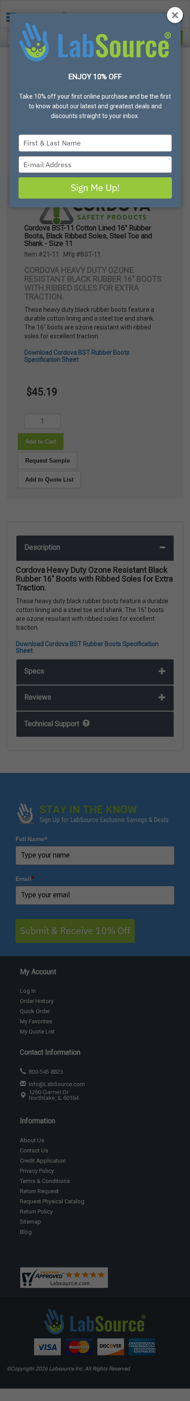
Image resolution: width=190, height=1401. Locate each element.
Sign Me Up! (95, 187)
